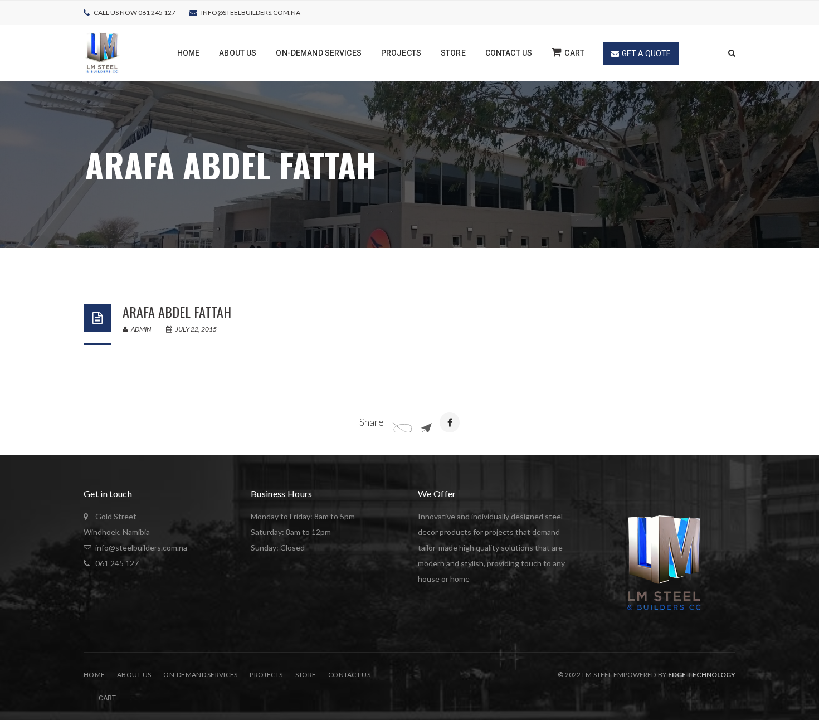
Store (305, 674)
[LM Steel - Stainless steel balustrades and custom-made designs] (102, 52)
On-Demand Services (200, 674)
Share (371, 422)
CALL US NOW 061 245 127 (135, 12)
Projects (266, 674)
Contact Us (349, 674)
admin (140, 329)
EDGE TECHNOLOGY (701, 674)
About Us (134, 674)
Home (94, 674)
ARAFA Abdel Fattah (177, 311)
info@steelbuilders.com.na (250, 12)
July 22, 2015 (195, 329)
